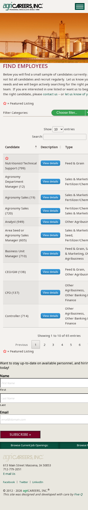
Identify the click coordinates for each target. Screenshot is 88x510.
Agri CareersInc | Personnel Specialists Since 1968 (23, 457)
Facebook (9, 482)
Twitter (23, 482)
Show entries (59, 129)
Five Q (78, 494)
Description (49, 147)
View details (50, 163)
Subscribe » (20, 434)
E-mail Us (9, 474)
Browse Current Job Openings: (29, 445)
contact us (50, 94)
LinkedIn (37, 482)
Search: (37, 136)
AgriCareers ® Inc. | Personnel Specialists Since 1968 (23, 6)
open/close (80, 6)
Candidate (12, 147)
